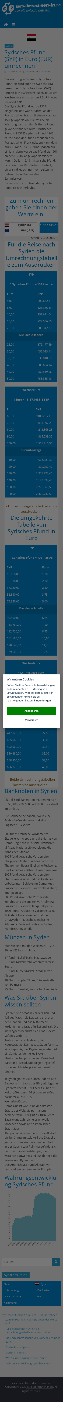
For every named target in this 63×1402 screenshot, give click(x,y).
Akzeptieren (31, 710)
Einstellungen (42, 700)
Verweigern (31, 720)
